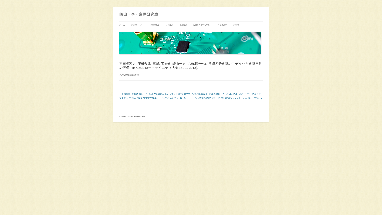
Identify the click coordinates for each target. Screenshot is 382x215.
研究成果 (169, 25)
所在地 (236, 25)
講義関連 (183, 25)
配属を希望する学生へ (202, 25)
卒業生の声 (222, 25)
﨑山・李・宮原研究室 (138, 14)
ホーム (122, 25)
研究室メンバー (137, 25)
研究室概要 (154, 25)
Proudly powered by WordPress (132, 116)
